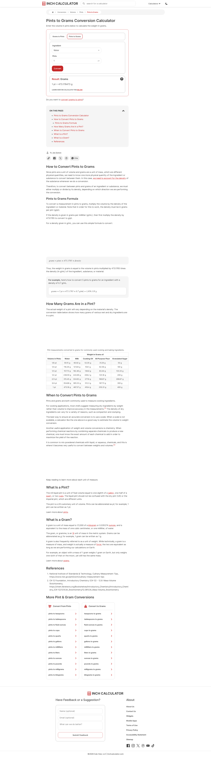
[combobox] (111, 3)
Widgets (129, 716)
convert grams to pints (72, 99)
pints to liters (54, 653)
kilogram (92, 525)
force (98, 544)
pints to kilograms (56, 675)
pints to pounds (55, 664)
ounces (112, 525)
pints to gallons (55, 641)
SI (73, 533)
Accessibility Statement (136, 735)
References (59, 141)
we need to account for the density (109, 178)
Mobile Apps (131, 721)
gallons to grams (91, 641)
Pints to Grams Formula (66, 123)
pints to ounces (55, 658)
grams (66, 561)
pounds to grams (91, 664)
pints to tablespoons (57, 619)
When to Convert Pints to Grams (69, 130)
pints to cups (54, 630)
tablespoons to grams (93, 619)
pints (65, 512)
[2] (114, 445)
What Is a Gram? (61, 138)
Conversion (61, 12)
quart (48, 496)
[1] (105, 408)
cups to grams (90, 630)
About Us (130, 706)
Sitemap (129, 739)
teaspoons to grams (92, 613)
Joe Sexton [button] (56, 153)
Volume (73, 12)
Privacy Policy (132, 730)
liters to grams (90, 653)
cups (61, 496)
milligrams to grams (92, 669)
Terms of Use (131, 725)
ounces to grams (91, 658)
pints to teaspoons (56, 613)
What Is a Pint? (61, 134)
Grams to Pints (58, 36)
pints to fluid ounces (57, 625)
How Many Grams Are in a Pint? (68, 126)
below (80, 90)
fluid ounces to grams (93, 625)
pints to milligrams (56, 669)
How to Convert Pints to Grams (68, 119)
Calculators (153, 4)
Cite (76, 158)
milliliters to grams (92, 647)
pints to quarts (54, 636)
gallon (111, 493)
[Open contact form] (122, 79)
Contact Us (131, 711)
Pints (81, 12)
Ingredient (56, 46)
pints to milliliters (55, 647)
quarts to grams (91, 636)
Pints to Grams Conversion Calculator (71, 115)
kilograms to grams (92, 675)
